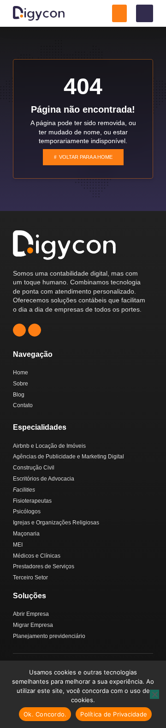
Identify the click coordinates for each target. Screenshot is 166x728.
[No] (154, 694)
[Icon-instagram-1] (19, 330)
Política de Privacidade (113, 714)
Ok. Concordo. (45, 714)
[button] (119, 13)
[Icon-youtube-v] (34, 330)
